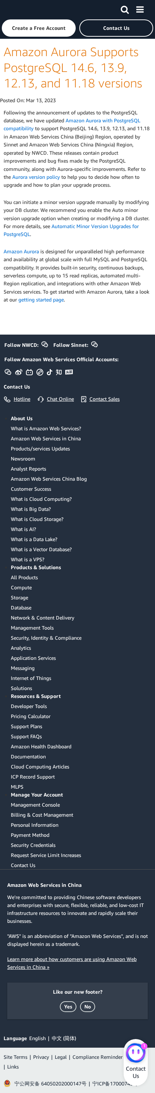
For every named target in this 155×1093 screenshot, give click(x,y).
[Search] (124, 8)
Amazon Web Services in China (46, 438)
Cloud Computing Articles (40, 766)
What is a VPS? (27, 559)
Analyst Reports (28, 469)
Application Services (33, 658)
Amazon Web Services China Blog (49, 479)
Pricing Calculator (30, 716)
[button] (39, 28)
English (37, 1038)
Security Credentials (33, 845)
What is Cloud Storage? (37, 519)
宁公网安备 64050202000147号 (50, 1083)
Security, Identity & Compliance (46, 638)
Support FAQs (26, 736)
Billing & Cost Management (42, 815)
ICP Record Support (33, 777)
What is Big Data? (31, 509)
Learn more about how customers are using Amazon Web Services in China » (72, 963)
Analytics (21, 648)
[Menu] (139, 8)
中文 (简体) (64, 1038)
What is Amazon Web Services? (46, 428)
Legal (61, 1057)
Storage (19, 597)
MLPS (17, 787)
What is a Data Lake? (34, 539)
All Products (24, 577)
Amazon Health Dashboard (41, 746)
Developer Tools (29, 706)
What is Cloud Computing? (41, 499)
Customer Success (31, 489)
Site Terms (15, 1057)
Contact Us (23, 865)
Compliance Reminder (97, 1057)
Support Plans (26, 726)
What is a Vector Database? (41, 549)
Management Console (35, 805)
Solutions (21, 688)
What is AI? (23, 529)
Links (13, 1066)
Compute (21, 587)
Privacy (41, 1057)
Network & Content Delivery (42, 617)
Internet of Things (31, 678)
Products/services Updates (40, 448)
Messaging (23, 668)
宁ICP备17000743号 (115, 1083)
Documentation (28, 756)
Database (21, 607)
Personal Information (34, 825)
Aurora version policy (36, 177)
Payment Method (30, 835)
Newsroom (23, 458)
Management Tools (32, 628)
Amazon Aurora (21, 251)
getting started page (41, 299)
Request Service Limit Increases (46, 855)
